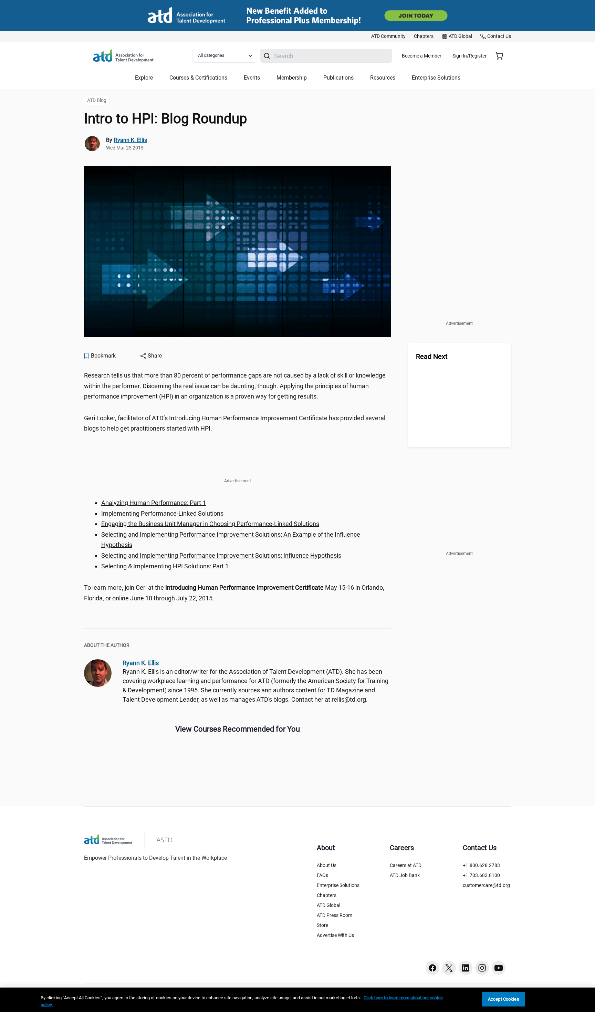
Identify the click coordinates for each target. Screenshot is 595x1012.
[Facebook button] (432, 968)
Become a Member (421, 56)
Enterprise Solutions (338, 885)
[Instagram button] (482, 968)
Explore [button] (144, 77)
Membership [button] (291, 77)
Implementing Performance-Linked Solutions (162, 513)
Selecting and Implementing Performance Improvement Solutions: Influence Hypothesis (221, 555)
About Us (326, 865)
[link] (388, 36)
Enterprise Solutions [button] (436, 77)
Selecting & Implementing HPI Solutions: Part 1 (165, 566)
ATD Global (328, 905)
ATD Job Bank (405, 875)
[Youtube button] (498, 968)
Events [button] (252, 77)
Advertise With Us (335, 935)
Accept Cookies (503, 999)
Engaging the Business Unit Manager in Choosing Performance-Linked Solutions (210, 523)
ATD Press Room (334, 915)
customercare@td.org (486, 885)
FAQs (322, 875)
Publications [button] (338, 77)
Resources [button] (382, 77)
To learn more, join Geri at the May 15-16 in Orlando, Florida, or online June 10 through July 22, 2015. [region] (234, 593)
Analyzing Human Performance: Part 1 (153, 502)
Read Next (432, 356)
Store (322, 925)
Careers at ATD (405, 865)
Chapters (326, 895)
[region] (153, 502)
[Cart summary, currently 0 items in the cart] (501, 56)
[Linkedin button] (465, 968)
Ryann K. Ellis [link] (130, 140)
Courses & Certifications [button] (198, 77)
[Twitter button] (449, 968)
